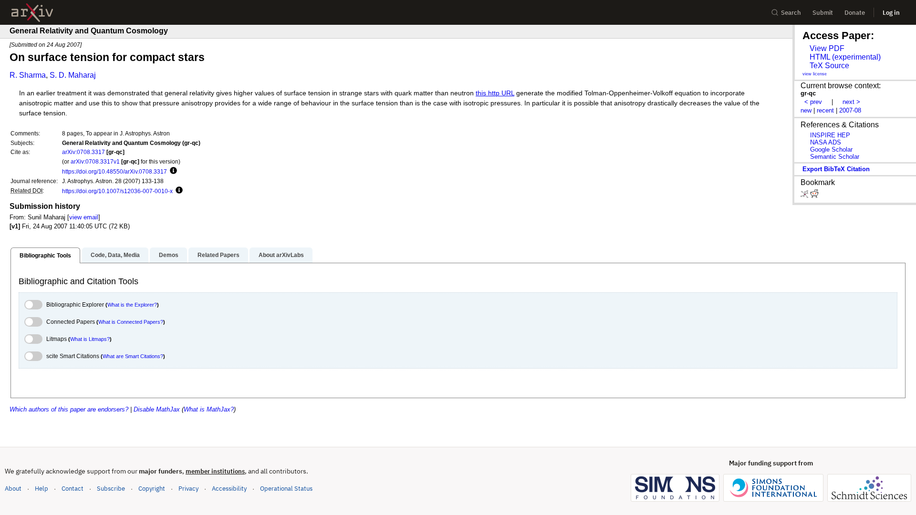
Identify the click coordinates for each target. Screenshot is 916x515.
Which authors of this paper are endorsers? (69, 409)
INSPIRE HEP (830, 135)
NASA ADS (825, 142)
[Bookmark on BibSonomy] (805, 195)
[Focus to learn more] (172, 171)
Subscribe (111, 488)
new (806, 110)
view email (83, 217)
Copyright (151, 488)
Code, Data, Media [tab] (115, 255)
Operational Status (286, 488)
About (13, 488)
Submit (822, 13)
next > (851, 101)
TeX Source (829, 66)
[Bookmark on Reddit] (814, 195)
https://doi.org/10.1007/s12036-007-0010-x (117, 191)
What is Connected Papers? (130, 322)
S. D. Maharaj (73, 75)
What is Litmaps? (90, 339)
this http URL (495, 93)
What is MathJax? (209, 409)
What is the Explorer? (132, 305)
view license (814, 74)
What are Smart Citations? (133, 356)
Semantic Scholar (834, 156)
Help (41, 488)
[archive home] (32, 12)
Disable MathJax (157, 409)
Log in (891, 13)
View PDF (827, 48)
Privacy (188, 488)
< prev (813, 101)
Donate (854, 13)
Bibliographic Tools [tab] (45, 255)
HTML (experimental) (845, 57)
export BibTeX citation (836, 169)
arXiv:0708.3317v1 (95, 161)
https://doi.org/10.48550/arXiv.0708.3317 (114, 171)
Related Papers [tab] (218, 255)
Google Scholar (831, 149)
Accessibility (229, 488)
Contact (72, 488)
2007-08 (850, 110)
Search (791, 13)
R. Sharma (28, 75)
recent (825, 110)
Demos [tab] (168, 255)
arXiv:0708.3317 (83, 152)
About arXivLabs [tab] (281, 255)
